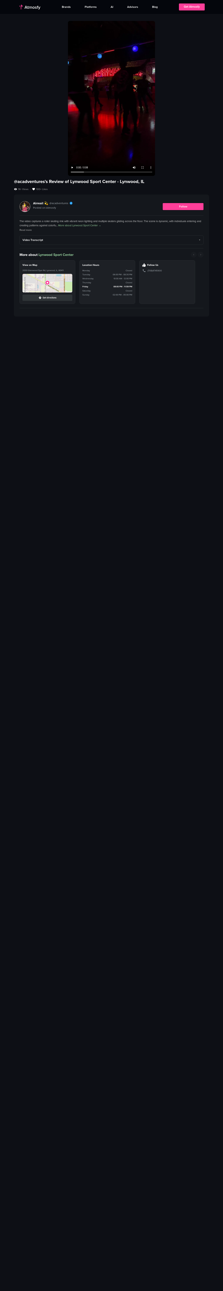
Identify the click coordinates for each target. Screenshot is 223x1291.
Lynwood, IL (132, 181)
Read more (26, 230)
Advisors (132, 7)
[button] (47, 283)
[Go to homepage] (29, 7)
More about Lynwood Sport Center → (79, 225)
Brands (66, 7)
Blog (155, 7)
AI (112, 7)
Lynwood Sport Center (56, 254)
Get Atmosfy (192, 7)
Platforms (91, 7)
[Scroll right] (200, 254)
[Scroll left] (194, 254)
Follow (183, 206)
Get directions (49, 297)
